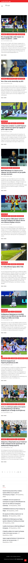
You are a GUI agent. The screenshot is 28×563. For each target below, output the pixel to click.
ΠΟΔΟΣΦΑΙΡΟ (21, 34)
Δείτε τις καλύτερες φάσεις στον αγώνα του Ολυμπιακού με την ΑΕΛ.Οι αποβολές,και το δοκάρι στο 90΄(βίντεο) (13, 408)
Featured (3, 34)
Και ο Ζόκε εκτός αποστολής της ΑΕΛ (12, 81)
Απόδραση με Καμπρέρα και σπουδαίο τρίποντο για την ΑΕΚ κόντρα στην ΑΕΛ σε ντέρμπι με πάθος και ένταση (13, 316)
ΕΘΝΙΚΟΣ (13, 216)
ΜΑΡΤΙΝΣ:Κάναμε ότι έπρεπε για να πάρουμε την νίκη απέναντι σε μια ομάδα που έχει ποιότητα (13, 172)
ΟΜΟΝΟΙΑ (13, 123)
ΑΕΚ (9, 311)
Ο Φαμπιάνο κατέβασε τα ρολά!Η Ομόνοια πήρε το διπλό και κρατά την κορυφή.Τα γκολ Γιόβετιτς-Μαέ (13, 127)
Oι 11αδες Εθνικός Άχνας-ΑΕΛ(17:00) (12, 267)
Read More (3, 97)
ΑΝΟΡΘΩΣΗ (14, 358)
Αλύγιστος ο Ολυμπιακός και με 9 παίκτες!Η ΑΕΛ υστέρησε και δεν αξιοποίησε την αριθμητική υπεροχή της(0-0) (14, 443)
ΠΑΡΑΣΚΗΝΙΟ (21, 358)
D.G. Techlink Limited (19, 559)
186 (18, 472)
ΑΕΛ (16, 34)
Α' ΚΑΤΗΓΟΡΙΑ (10, 34)
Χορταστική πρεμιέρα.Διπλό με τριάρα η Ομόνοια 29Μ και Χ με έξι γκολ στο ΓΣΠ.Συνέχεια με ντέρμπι (12, 492)
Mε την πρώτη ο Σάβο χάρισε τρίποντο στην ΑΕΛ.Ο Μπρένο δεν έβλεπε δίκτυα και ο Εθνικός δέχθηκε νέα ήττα (13, 220)
